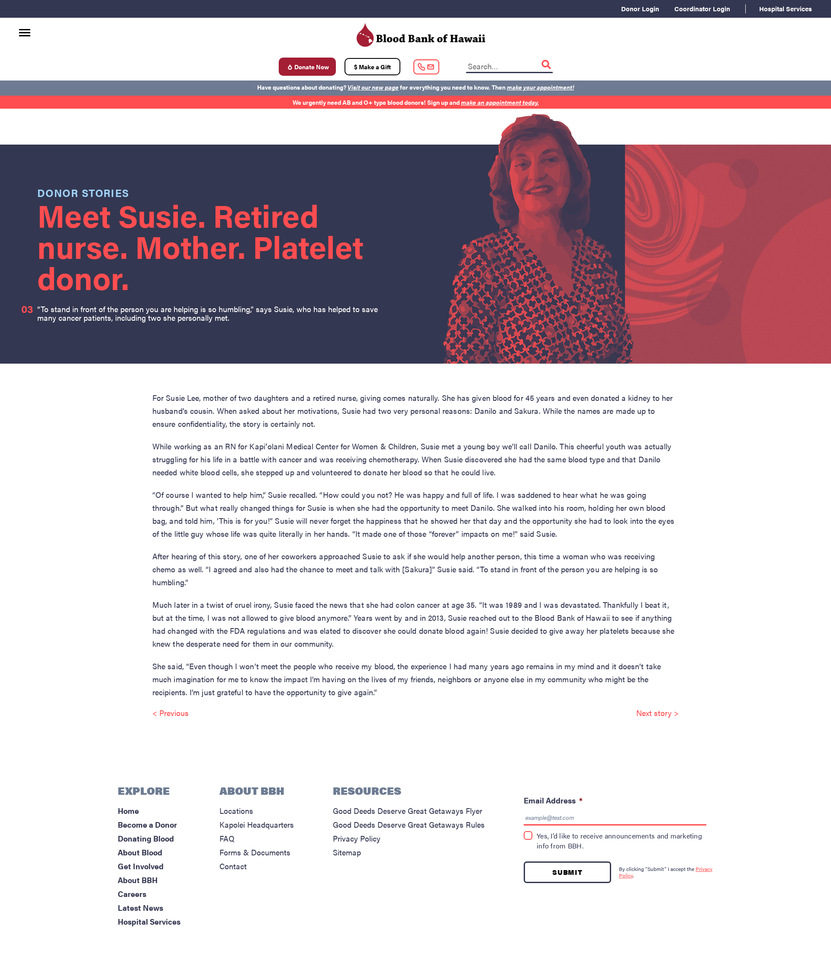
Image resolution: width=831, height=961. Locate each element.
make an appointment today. (500, 102)
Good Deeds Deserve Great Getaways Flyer (407, 810)
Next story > (657, 712)
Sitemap (347, 852)
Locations (236, 810)
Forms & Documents (254, 852)
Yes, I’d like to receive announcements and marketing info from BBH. (619, 841)
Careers (132, 893)
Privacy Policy (356, 838)
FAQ (227, 838)
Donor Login (640, 8)
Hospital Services (785, 8)
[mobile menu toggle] (24, 29)
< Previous (170, 712)
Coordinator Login (702, 8)
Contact (233, 866)
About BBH (138, 879)
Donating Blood (146, 838)
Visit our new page (373, 87)
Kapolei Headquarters (256, 824)
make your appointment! (540, 87)
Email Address (553, 800)
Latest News (140, 907)
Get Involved (141, 866)
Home (128, 810)
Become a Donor (147, 824)
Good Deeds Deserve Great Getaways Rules (409, 824)
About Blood (140, 852)
